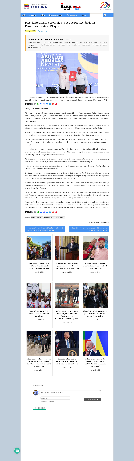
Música (43, 15)
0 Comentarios (44, 31)
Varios (84, 15)
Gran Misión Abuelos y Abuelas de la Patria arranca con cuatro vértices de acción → (89, 229)
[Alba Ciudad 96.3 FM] (67, 6)
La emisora (32, 15)
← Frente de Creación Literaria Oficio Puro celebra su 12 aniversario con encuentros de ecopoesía (45, 229)
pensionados (60, 218)
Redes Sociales (72, 15)
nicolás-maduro (49, 218)
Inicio (24, 15)
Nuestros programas (55, 15)
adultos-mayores (36, 218)
